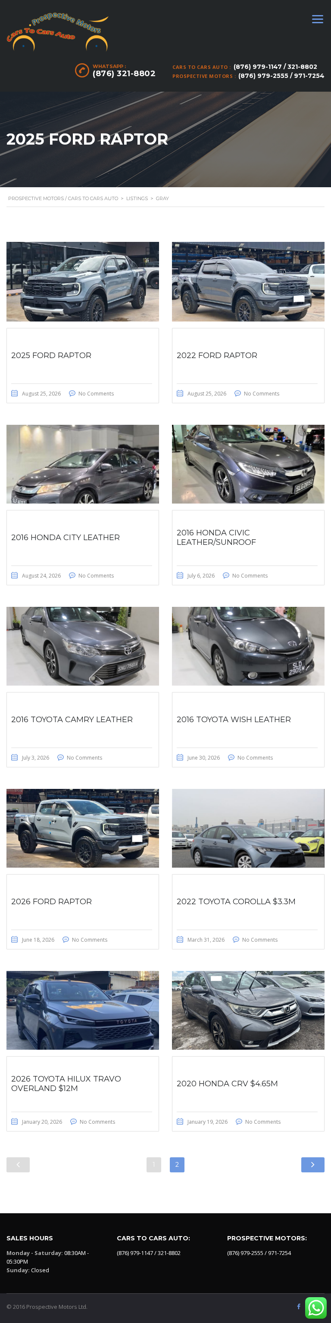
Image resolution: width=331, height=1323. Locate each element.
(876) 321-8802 (124, 73)
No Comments (96, 393)
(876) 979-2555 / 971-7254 (281, 76)
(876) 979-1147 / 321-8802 (275, 67)
